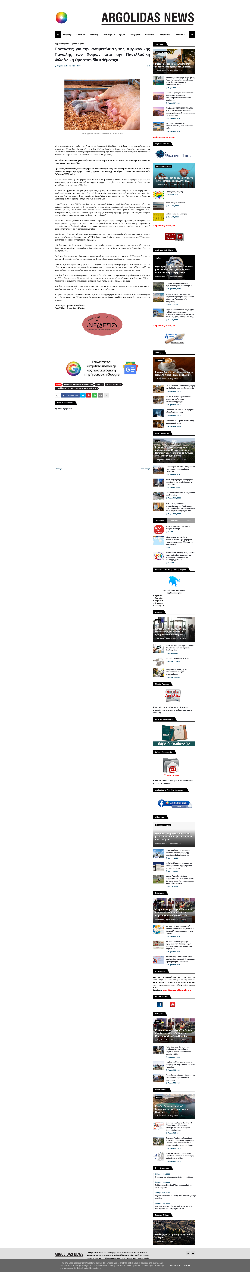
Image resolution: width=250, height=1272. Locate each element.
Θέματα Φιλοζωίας (114, 384)
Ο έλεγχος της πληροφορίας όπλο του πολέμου (174, 1177)
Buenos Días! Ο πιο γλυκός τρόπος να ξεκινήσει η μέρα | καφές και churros (174, 373)
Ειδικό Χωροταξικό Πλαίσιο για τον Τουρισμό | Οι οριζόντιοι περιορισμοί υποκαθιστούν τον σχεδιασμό (180, 96)
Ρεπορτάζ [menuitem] (149, 34)
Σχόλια (188, 520)
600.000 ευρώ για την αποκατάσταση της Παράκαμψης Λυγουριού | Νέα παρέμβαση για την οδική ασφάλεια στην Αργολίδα (180, 507)
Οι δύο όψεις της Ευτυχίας (176, 214)
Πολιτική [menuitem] (94, 34)
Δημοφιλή (160, 520)
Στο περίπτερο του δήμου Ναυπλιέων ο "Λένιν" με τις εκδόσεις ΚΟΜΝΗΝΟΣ (174, 179)
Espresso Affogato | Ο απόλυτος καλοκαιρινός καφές (180, 422)
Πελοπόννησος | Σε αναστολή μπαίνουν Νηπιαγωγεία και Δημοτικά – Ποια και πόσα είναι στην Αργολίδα (178, 1050)
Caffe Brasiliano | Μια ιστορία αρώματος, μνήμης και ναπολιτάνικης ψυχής (178, 399)
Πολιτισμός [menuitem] (108, 34)
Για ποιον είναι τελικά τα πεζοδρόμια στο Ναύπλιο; (180, 493)
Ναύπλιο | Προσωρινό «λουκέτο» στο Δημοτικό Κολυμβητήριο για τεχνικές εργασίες (179, 865)
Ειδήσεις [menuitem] (67, 34)
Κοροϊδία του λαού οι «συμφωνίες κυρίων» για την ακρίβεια (175, 1197)
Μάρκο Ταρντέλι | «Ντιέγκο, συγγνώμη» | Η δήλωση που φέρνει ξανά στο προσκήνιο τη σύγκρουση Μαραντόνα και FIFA (180, 880)
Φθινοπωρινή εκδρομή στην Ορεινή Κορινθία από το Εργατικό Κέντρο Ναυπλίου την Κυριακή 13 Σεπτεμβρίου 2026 (180, 81)
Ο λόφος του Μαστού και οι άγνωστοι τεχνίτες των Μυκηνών (179, 284)
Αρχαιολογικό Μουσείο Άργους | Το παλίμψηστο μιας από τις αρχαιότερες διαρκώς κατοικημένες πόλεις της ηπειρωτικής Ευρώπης (180, 313)
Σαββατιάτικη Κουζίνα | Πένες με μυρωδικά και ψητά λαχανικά (173, 1186)
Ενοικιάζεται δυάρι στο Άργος (178, 658)
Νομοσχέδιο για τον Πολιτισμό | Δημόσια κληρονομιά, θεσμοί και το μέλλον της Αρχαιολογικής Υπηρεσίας (180, 298)
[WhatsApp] (94, 395)
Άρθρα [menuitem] (122, 34)
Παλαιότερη (144, 469)
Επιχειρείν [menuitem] (135, 34)
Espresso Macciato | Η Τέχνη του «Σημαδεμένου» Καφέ (180, 411)
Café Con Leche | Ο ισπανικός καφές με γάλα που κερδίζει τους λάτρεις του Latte (173, 1207)
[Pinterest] (88, 395)
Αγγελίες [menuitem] (179, 34)
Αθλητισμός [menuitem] (165, 34)
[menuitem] (58, 34)
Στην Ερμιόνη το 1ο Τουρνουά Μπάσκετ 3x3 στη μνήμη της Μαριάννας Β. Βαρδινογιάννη (178, 852)
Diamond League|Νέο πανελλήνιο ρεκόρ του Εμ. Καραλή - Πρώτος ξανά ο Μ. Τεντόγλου (173, 836)
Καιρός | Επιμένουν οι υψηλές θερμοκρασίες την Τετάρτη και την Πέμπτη (171, 1109)
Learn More (176, 1265)
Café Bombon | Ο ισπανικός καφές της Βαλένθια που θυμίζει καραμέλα (180, 387)
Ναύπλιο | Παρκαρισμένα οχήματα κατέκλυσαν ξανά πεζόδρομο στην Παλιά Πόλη (179, 482)
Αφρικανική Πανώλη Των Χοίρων (69, 43)
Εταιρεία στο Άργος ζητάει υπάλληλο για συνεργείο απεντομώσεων (176, 671)
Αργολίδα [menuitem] (80, 34)
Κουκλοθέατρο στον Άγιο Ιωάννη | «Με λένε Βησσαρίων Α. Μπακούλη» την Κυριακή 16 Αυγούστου (180, 959)
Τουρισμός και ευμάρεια (175, 203)
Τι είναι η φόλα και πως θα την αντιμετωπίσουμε (178, 527)
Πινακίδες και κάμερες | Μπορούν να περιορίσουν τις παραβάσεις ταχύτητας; (180, 469)
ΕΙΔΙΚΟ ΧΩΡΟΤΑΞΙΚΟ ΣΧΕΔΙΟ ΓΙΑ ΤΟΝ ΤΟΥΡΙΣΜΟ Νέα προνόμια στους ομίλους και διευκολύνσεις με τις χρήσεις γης (180, 112)
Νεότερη (59, 469)
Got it (187, 1265)
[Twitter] (83, 395)
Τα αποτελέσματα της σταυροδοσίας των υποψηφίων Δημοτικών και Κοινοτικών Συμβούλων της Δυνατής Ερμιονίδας (180, 556)
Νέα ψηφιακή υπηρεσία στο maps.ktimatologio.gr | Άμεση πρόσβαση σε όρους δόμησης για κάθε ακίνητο (179, 541)
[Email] (100, 395)
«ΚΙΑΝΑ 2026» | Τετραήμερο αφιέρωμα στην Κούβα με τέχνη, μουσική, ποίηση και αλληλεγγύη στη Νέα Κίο (179, 945)
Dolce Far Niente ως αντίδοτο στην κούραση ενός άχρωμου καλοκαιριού (173, 65)
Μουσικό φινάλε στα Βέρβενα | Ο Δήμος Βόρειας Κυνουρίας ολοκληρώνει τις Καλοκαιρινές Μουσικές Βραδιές (179, 1126)
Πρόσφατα (174, 520)
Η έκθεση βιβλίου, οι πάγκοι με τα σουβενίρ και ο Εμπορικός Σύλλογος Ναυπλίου (180, 1064)
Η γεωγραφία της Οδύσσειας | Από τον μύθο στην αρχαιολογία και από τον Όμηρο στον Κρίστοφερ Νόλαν (174, 269)
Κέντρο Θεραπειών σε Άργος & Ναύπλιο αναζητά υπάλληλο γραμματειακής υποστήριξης (170, 631)
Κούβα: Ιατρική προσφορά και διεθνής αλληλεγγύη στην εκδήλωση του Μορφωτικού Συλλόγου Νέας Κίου (173, 912)
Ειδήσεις (99, 384)
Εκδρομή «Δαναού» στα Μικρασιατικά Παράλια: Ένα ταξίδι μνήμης (179, 125)
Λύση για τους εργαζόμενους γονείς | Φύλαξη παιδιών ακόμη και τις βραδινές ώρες (180, 647)
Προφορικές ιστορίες (174, 192)
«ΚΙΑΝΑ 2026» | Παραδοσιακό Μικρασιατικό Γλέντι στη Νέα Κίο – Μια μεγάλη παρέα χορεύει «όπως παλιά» (180, 930)
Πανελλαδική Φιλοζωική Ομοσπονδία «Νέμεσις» (77, 388)
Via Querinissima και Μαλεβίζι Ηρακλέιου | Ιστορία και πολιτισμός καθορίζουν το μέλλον (180, 1155)
